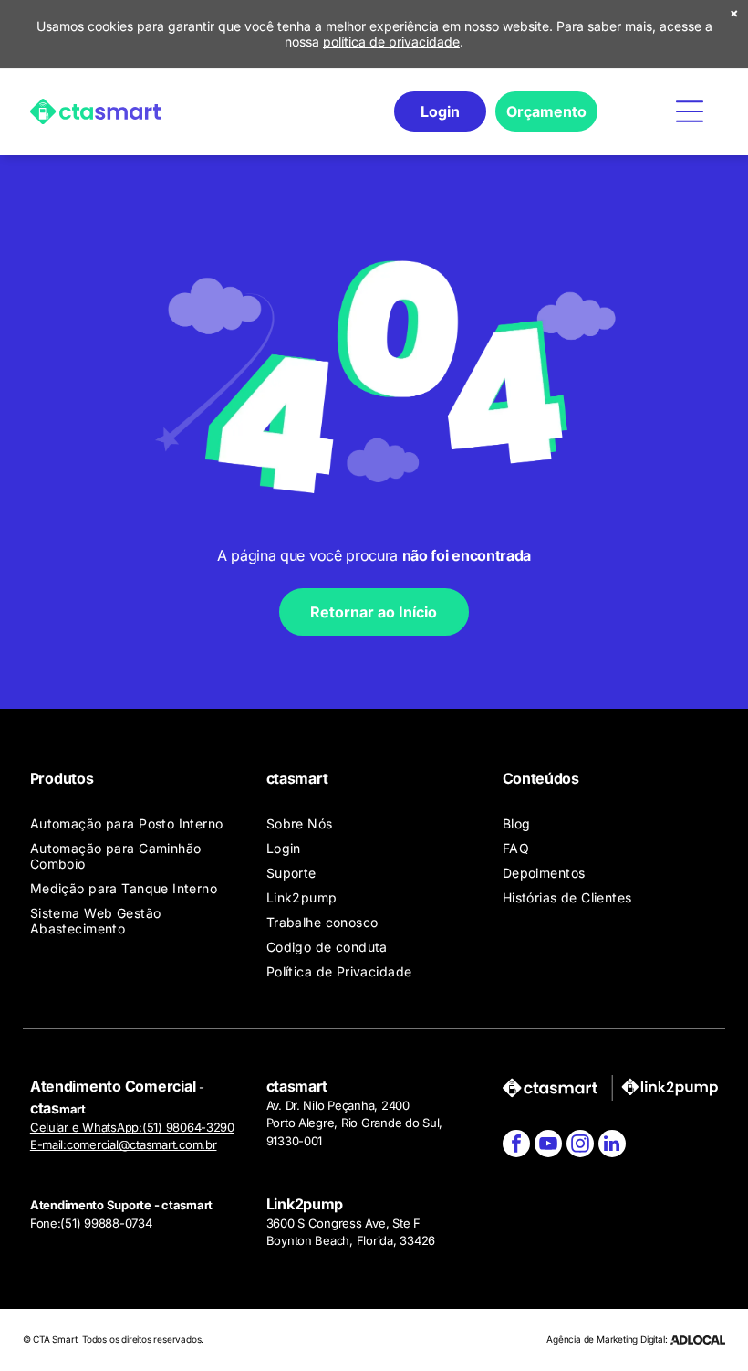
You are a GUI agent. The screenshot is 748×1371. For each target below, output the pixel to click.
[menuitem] (137, 823)
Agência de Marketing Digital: (606, 1339)
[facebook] (516, 1146)
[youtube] (548, 1146)
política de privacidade (391, 41)
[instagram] (580, 1146)
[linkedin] (612, 1146)
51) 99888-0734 (108, 1223)
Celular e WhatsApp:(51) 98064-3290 (132, 1127)
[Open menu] (689, 111)
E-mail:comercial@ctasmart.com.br (123, 1144)
